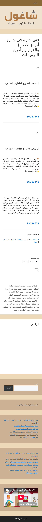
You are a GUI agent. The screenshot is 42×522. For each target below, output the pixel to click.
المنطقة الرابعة (14, 286)
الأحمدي (5, 239)
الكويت (23, 286)
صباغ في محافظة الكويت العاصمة (27, 307)
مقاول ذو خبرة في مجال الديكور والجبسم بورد (22, 459)
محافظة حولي (27, 298)
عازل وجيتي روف (28, 292)
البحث (36, 384)
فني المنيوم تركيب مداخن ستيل (27, 429)
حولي (26, 239)
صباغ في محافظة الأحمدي (18, 301)
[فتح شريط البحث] (3, 3)
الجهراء (35, 242)
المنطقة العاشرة (33, 289)
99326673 (33, 223)
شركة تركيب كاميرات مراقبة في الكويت (24, 432)
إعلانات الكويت (31, 286)
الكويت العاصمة (35, 239)
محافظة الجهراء (33, 295)
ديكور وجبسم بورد (20, 289)
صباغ (29, 301)
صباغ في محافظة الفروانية (15, 304)
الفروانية (12, 239)
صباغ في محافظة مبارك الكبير (24, 310)
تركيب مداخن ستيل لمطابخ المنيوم (26, 426)
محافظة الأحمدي (15, 292)
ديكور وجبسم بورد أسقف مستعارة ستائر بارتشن (21, 462)
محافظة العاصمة (21, 295)
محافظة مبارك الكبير (14, 298)
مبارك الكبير (20, 239)
